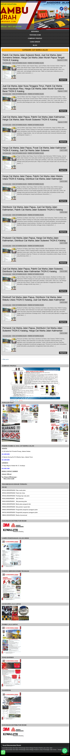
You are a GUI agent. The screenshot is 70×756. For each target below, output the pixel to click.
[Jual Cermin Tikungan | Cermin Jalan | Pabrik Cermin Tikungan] (29, 413)
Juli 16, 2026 (63, 271)
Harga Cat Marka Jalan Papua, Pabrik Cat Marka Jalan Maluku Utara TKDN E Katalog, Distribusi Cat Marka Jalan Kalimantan (32, 177)
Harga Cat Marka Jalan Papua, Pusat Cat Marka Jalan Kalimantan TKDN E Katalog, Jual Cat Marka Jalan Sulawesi (34, 149)
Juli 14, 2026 (63, 333)
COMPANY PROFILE (35, 38)
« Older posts (5, 359)
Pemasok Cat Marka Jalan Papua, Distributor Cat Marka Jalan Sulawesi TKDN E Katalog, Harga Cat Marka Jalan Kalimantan (32, 329)
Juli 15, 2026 (63, 302)
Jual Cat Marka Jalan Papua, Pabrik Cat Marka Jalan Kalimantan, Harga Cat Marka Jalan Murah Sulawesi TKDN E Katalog (33, 118)
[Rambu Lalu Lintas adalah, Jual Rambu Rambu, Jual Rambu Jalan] (11, 413)
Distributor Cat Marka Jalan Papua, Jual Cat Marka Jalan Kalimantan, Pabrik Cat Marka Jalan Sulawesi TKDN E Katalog (32, 208)
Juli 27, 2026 (63, 150)
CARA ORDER (35, 42)
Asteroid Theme (65, 754)
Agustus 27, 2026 (62, 60)
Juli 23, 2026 (63, 181)
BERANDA (35, 31)
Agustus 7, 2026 (62, 91)
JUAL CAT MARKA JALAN (19, 63)
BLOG (35, 45)
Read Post (63, 80)
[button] (64, 750)
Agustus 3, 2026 (62, 122)
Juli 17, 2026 (63, 243)
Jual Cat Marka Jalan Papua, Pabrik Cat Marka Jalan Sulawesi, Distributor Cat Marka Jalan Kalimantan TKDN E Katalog (32, 270)
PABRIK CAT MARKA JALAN (35, 63)
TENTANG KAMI (35, 35)
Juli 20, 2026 (63, 212)
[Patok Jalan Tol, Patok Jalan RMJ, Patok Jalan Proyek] (59, 413)
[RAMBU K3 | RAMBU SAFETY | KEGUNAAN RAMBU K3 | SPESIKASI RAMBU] (11, 432)
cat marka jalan (7, 63)
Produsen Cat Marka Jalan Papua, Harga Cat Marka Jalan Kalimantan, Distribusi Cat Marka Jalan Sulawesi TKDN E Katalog (34, 239)
